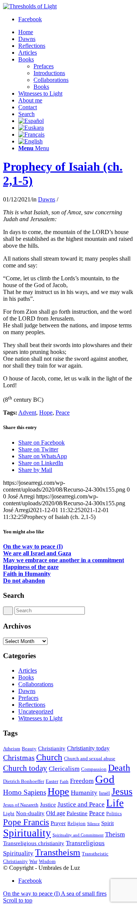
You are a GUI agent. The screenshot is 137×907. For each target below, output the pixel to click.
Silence (93, 824)
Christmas (19, 757)
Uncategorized (35, 711)
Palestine (77, 813)
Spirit (107, 823)
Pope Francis (26, 822)
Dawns (46, 199)
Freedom (82, 780)
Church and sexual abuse (89, 758)
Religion (76, 823)
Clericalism (64, 768)
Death (119, 767)
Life (115, 803)
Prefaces (28, 698)
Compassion (94, 769)
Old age (55, 813)
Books (26, 677)
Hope (46, 412)
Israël (104, 793)
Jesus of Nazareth (20, 805)
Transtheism (57, 852)
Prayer (58, 823)
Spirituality (27, 833)
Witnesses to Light (40, 718)
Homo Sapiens (24, 792)
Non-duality (30, 813)
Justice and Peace (81, 804)
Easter (52, 781)
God (105, 779)
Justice (48, 805)
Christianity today (88, 748)
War (33, 861)
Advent (27, 412)
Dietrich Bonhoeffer (23, 781)
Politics (114, 813)
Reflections (31, 704)
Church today (25, 768)
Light (8, 813)
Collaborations (35, 684)
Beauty (29, 748)
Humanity (84, 792)
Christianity (51, 748)
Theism (115, 834)
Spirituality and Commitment (78, 835)
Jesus (122, 791)
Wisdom (47, 861)
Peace (63, 412)
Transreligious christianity (33, 843)
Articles (27, 670)
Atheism (11, 748)
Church (49, 757)
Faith (64, 782)
